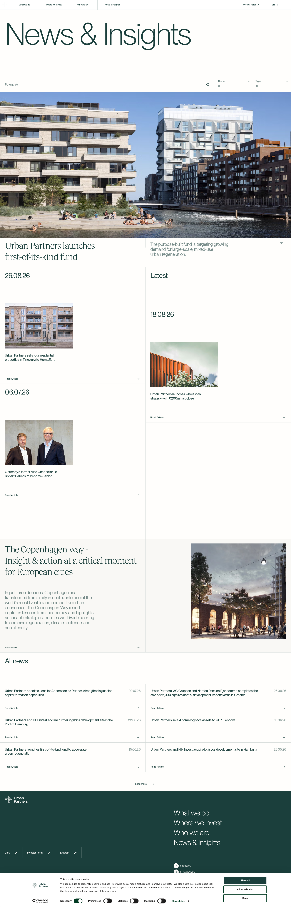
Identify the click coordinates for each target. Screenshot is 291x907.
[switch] (107, 900)
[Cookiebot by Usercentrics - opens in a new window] (40, 901)
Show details (178, 901)
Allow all (245, 880)
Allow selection (245, 889)
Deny (245, 898)
